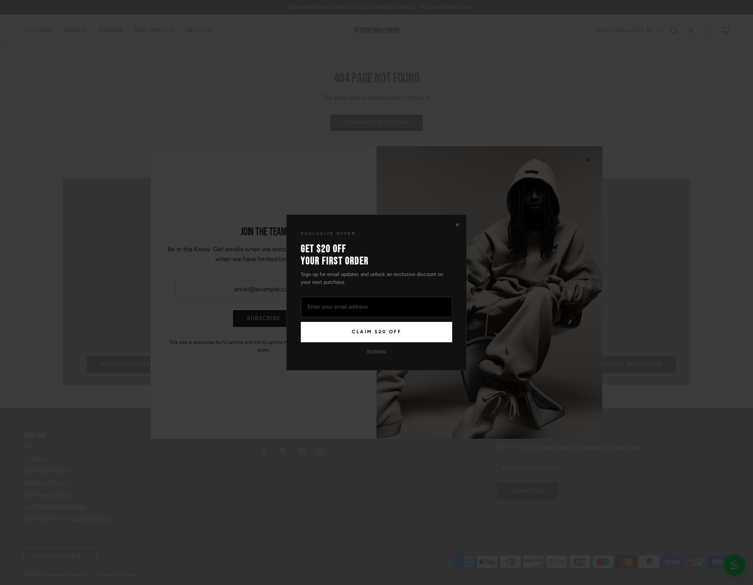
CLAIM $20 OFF (377, 331)
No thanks (376, 351)
